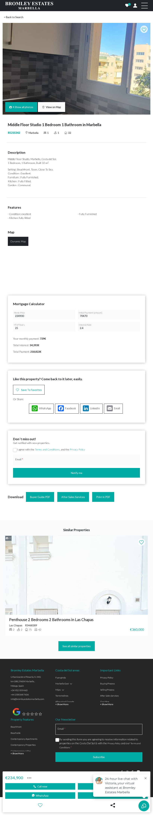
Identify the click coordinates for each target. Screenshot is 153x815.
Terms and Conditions (47, 449)
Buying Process (107, 683)
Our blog (104, 701)
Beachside (16, 733)
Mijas (58, 689)
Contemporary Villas (21, 751)
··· (29, 777)
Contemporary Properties (23, 744)
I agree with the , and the (51, 449)
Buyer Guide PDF (40, 497)
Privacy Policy (77, 449)
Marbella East (62, 683)
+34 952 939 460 (19, 690)
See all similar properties (77, 646)
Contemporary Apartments (24, 739)
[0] (127, 6)
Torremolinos (61, 695)
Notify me (76, 472)
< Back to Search (13, 17)
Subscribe (99, 757)
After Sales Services (73, 497)
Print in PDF (103, 497)
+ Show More (61, 704)
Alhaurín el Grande (64, 701)
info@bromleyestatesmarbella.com (27, 699)
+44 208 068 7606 (20, 694)
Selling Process (107, 689)
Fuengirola (60, 677)
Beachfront (16, 726)
